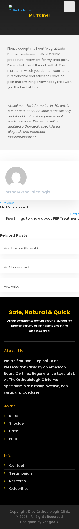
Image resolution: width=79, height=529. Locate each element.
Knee (13, 415)
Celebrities (19, 488)
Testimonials (20, 473)
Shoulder (17, 423)
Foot (13, 438)
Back (13, 431)
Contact (16, 465)
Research (17, 480)
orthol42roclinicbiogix (27, 192)
